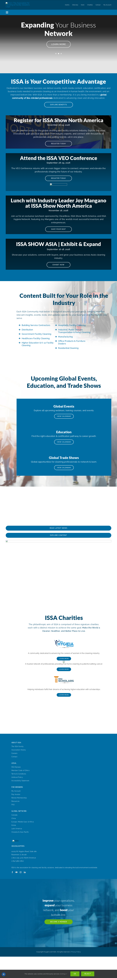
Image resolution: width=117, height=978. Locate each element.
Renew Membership (19, 798)
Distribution (27, 329)
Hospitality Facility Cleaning (72, 325)
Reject (87, 974)
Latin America (16, 829)
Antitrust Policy (17, 777)
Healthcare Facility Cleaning (36, 338)
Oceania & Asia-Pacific (20, 832)
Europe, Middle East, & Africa (22, 822)
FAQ (13, 805)
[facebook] (12, 872)
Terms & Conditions (18, 774)
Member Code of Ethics (20, 770)
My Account (15, 791)
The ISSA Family (17, 746)
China (13, 818)
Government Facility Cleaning (36, 334)
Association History (18, 750)
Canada (14, 815)
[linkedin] (25, 872)
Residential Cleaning (68, 348)
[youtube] (16, 872)
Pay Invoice (15, 794)
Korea (13, 825)
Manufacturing (65, 337)
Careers (14, 753)
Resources (15, 801)
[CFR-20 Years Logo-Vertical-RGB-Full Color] (64, 661)
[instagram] (20, 872)
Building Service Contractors (36, 325)
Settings (63, 974)
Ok (75, 974)
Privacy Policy (76, 952)
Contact (14, 757)
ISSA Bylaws (16, 767)
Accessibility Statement (20, 781)
